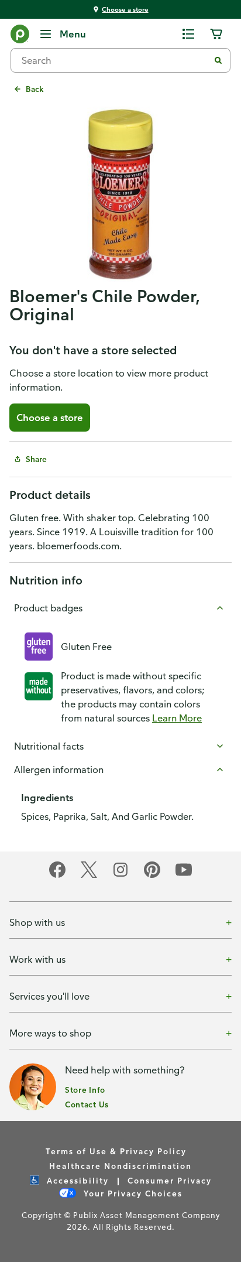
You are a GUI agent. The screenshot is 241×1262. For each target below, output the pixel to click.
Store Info (85, 1090)
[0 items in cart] (216, 34)
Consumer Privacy (170, 1180)
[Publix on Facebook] (57, 876)
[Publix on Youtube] (183, 876)
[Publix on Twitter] (89, 876)
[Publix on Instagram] (120, 876)
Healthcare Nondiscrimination (120, 1166)
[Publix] (20, 36)
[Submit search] (218, 60)
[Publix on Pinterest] (152, 876)
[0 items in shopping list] (188, 34)
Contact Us (87, 1104)
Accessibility (76, 1180)
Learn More (177, 718)
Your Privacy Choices (132, 1193)
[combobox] (114, 60)
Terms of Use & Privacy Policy (116, 1151)
